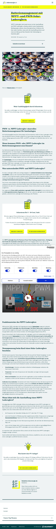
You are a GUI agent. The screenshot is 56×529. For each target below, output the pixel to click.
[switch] (21, 271)
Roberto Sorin (11, 88)
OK (46, 280)
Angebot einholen (28, 121)
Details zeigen (47, 276)
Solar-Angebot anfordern (11, 7)
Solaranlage (35, 326)
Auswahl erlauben (28, 280)
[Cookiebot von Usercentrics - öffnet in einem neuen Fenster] (48, 248)
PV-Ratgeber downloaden (37, 231)
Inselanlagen (8, 159)
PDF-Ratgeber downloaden (30, 7)
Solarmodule (16, 336)
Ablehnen (10, 280)
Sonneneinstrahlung (11, 417)
